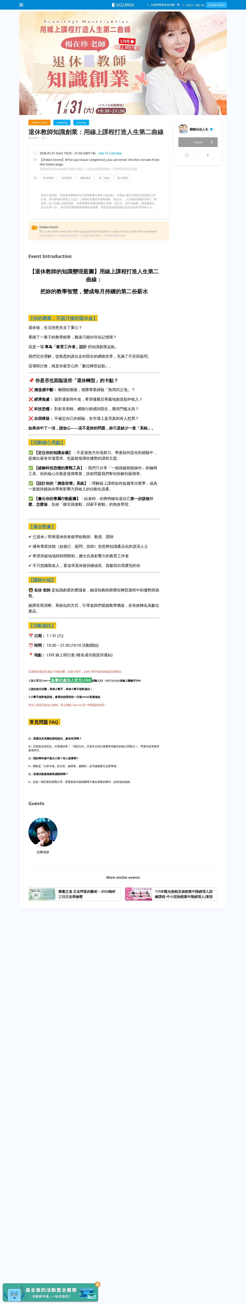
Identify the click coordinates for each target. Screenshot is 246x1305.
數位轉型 (122, 178)
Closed (198, 142)
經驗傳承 (85, 178)
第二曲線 (104, 178)
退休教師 (48, 178)
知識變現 (67, 178)
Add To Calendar (110, 153)
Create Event (216, 5)
